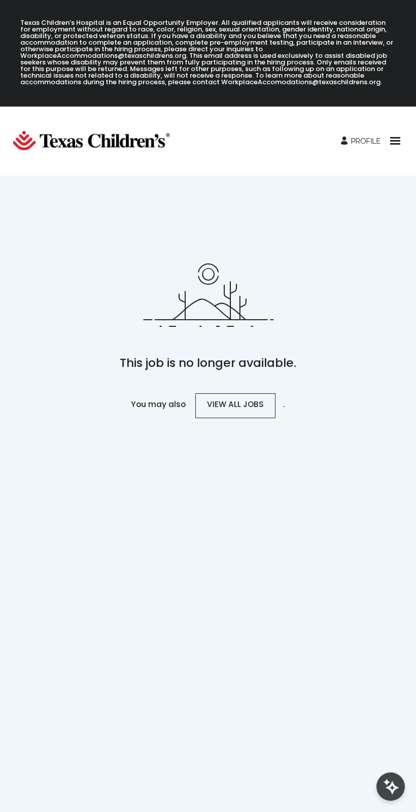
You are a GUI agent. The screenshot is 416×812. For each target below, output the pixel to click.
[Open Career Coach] (390, 786)
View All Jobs (235, 405)
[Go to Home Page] (95, 141)
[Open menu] (395, 140)
